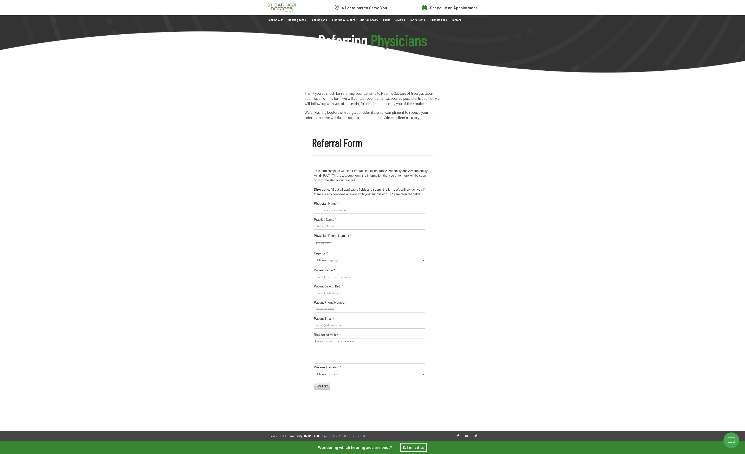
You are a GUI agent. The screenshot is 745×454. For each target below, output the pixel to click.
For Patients (417, 20)
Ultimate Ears (438, 20)
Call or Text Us (413, 447)
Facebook (458, 436)
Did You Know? (369, 20)
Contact (456, 20)
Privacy (272, 436)
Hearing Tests (297, 20)
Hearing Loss (319, 20)
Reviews (400, 20)
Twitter (476, 436)
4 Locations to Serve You (364, 8)
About (386, 20)
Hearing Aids (276, 20)
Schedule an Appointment (453, 8)
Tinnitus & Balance (344, 20)
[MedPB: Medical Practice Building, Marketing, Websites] (304, 436)
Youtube (466, 436)
